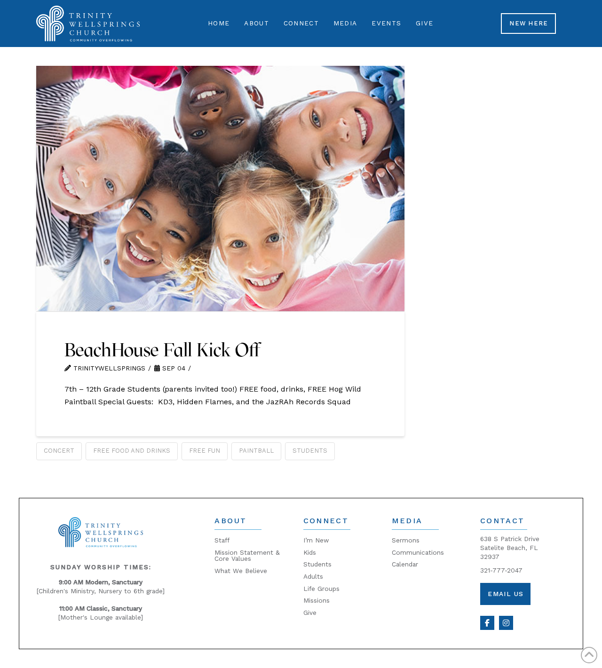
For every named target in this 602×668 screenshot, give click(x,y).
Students (310, 450)
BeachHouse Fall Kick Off (162, 349)
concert (59, 450)
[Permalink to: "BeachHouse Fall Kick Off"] (220, 188)
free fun (204, 450)
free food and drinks (131, 450)
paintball (256, 450)
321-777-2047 (501, 570)
